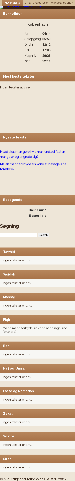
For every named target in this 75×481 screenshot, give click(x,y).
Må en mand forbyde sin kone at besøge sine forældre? (33, 165)
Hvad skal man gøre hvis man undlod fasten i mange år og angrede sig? (33, 153)
